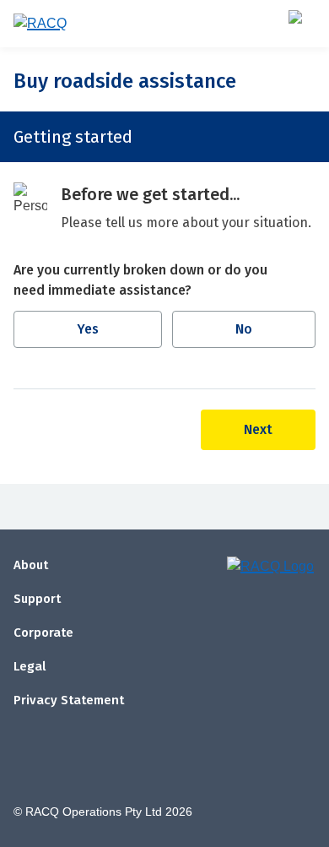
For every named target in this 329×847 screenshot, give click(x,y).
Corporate (43, 632)
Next (258, 429)
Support (37, 598)
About (30, 565)
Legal (29, 666)
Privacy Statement (68, 700)
